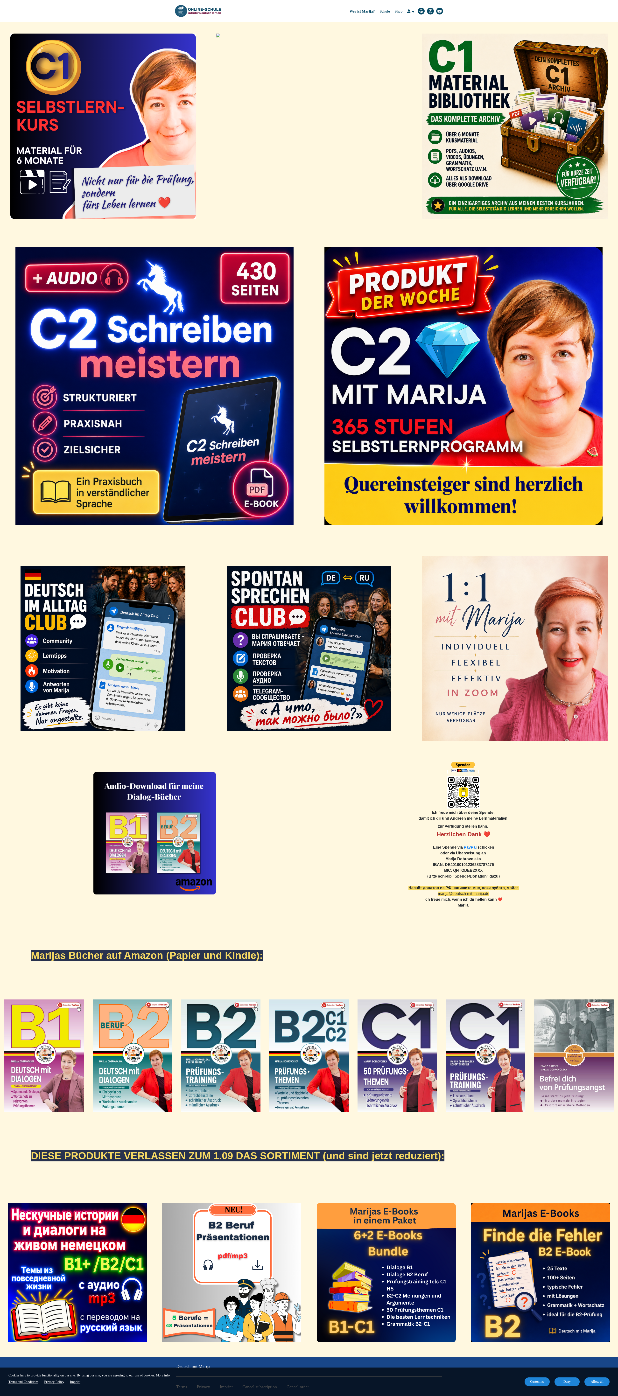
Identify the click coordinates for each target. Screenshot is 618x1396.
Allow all (597, 1381)
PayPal (470, 847)
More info (163, 1375)
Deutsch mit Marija (193, 1366)
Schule (385, 11)
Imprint (75, 1382)
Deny (567, 1381)
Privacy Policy (54, 1382)
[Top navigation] (410, 11)
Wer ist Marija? (362, 11)
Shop (398, 11)
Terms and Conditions (23, 1382)
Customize (537, 1381)
